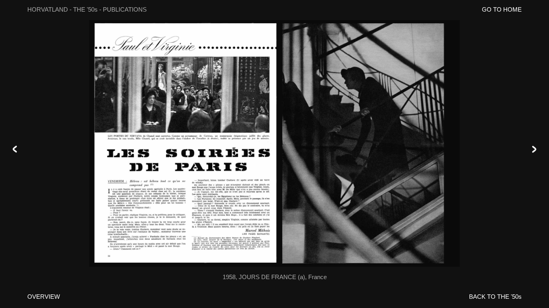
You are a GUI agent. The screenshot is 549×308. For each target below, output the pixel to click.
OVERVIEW (43, 296)
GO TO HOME (502, 9)
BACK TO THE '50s (495, 296)
